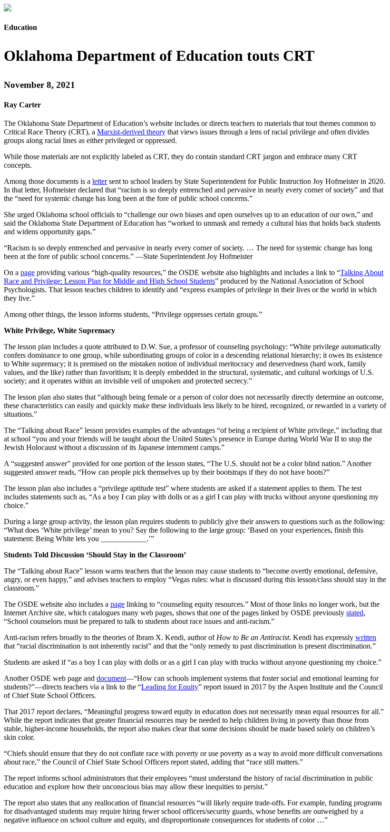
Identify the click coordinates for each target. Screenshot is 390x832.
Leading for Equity (169, 687)
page (27, 272)
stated (354, 613)
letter (99, 181)
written (365, 637)
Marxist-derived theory (131, 132)
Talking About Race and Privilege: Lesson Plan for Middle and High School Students (193, 276)
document (111, 678)
